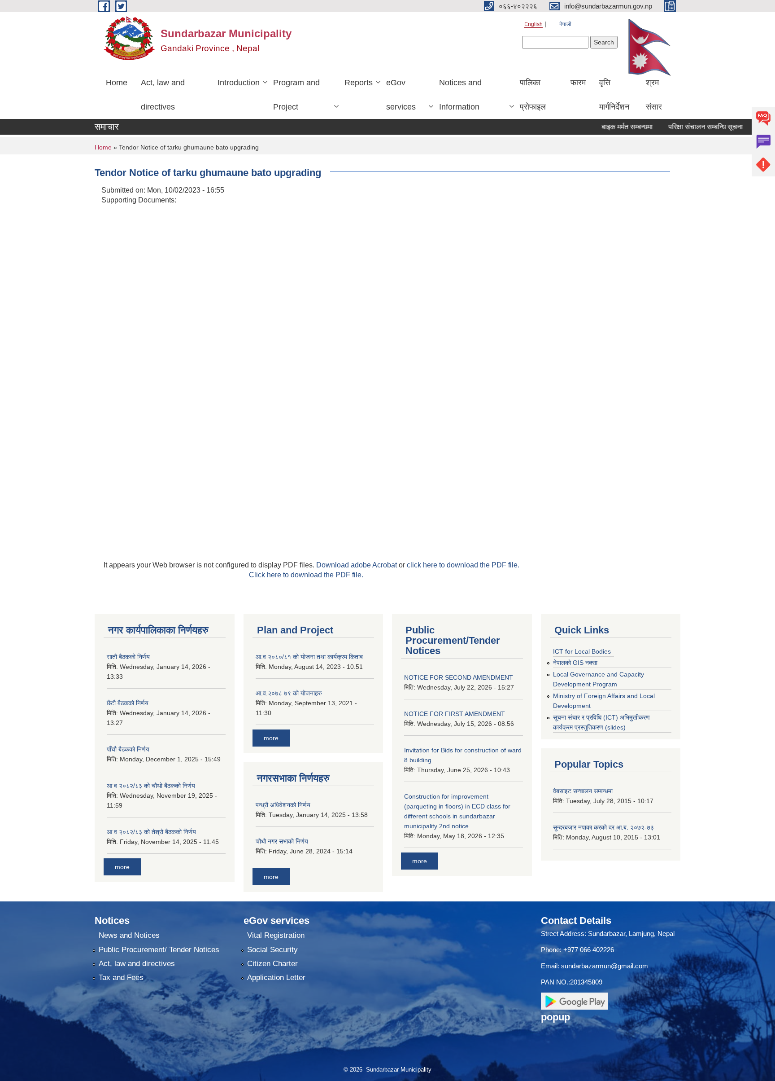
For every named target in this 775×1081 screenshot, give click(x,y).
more (122, 866)
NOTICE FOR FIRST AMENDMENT (454, 713)
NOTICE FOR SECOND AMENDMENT (458, 677)
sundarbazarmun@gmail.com (604, 966)
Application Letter (276, 977)
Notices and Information (460, 94)
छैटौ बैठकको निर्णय (127, 703)
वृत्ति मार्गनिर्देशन (614, 94)
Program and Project (296, 94)
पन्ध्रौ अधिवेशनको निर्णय (283, 805)
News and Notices (129, 935)
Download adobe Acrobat (357, 565)
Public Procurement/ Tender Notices (159, 949)
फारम (578, 82)
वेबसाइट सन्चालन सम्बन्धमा (583, 791)
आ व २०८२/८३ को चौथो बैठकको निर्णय (151, 785)
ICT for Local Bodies (582, 651)
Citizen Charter (272, 963)
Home (116, 82)
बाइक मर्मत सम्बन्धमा (609, 127)
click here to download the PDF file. (463, 565)
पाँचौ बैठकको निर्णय (128, 749)
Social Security (272, 949)
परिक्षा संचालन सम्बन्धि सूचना (688, 127)
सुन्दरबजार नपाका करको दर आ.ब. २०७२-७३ (603, 827)
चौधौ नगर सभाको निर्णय (282, 841)
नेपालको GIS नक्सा (575, 662)
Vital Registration (276, 935)
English (533, 24)
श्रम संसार (654, 94)
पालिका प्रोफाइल (533, 94)
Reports (358, 82)
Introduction (239, 82)
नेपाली (565, 24)
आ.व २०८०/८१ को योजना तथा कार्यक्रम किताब (309, 656)
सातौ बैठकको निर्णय (128, 656)
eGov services (401, 94)
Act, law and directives (163, 94)
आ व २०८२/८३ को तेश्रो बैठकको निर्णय (151, 831)
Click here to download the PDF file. (306, 575)
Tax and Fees (121, 977)
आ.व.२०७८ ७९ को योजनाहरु (289, 693)
